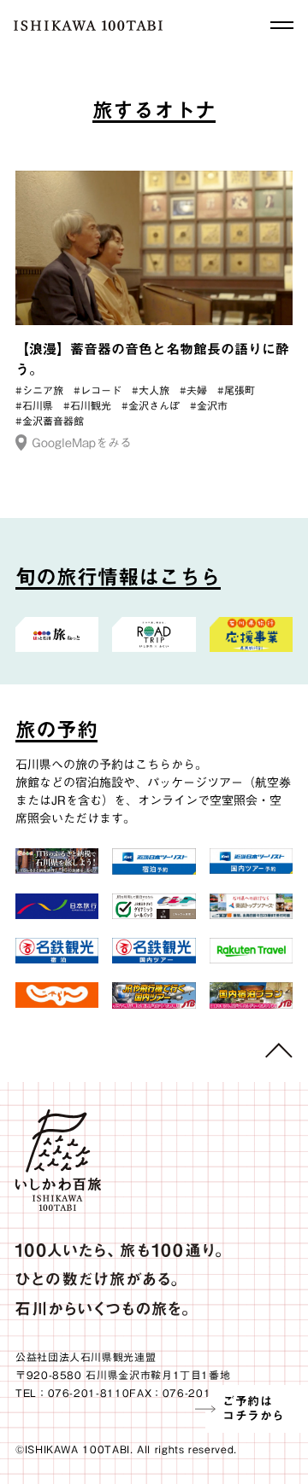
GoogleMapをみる (82, 443)
